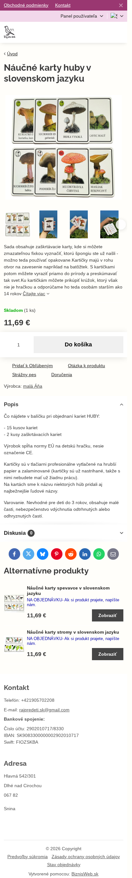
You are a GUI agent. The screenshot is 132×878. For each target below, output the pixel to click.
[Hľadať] (88, 32)
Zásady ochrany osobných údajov (86, 856)
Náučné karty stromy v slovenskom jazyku (73, 632)
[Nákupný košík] (103, 32)
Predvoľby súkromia (27, 856)
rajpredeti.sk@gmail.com (44, 709)
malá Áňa (32, 386)
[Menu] (119, 32)
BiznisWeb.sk (84, 873)
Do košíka (78, 344)
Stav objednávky (63, 864)
